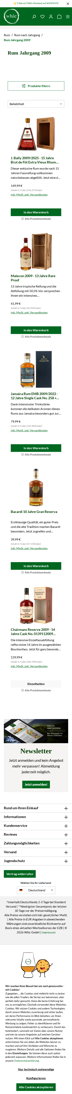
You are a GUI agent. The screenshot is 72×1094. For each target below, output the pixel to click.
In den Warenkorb (36, 212)
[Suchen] (34, 16)
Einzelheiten (36, 684)
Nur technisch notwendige (36, 1069)
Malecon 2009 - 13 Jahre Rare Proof (33, 278)
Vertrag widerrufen (19, 874)
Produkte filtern (38, 86)
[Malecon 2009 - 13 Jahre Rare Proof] (36, 252)
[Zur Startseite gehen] (15, 16)
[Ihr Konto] (51, 16)
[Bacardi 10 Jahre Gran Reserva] (36, 487)
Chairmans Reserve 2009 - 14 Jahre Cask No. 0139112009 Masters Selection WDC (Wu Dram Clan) (33, 631)
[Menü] (68, 16)
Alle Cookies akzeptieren (36, 1087)
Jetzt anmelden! (36, 784)
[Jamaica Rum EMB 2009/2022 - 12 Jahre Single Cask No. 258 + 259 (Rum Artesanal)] (36, 369)
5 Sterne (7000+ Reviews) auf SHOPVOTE (38, 3)
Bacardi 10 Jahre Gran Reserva (34, 511)
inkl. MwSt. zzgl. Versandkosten (29, 194)
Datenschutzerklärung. (27, 1060)
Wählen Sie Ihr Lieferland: (36, 882)
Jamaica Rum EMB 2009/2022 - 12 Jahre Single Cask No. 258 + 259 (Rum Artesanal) (34, 396)
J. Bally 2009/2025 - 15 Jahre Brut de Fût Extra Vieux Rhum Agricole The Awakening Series (34, 160)
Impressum (48, 932)
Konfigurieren (36, 1078)
